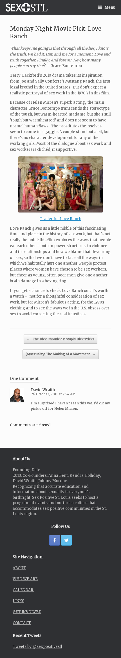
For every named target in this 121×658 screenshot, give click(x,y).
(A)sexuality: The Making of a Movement (61, 354)
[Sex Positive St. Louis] (27, 7)
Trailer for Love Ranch (60, 218)
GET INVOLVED (27, 612)
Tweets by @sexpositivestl (37, 646)
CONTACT (22, 623)
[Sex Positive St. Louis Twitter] (66, 540)
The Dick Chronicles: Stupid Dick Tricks (60, 339)
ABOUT (19, 568)
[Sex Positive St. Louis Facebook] (54, 540)
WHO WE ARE (25, 579)
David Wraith (43, 389)
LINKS (18, 601)
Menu (110, 7)
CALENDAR (23, 590)
